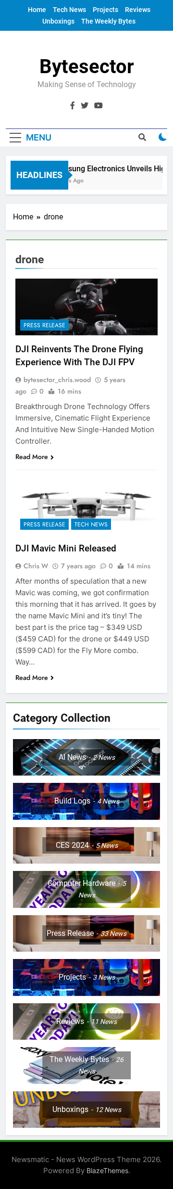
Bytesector (86, 66)
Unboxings (58, 21)
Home (37, 9)
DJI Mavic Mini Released (65, 548)
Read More (31, 456)
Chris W (36, 566)
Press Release (44, 325)
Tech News (69, 9)
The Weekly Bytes (108, 21)
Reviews (137, 9)
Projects (105, 9)
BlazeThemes (107, 1170)
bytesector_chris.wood (57, 379)
